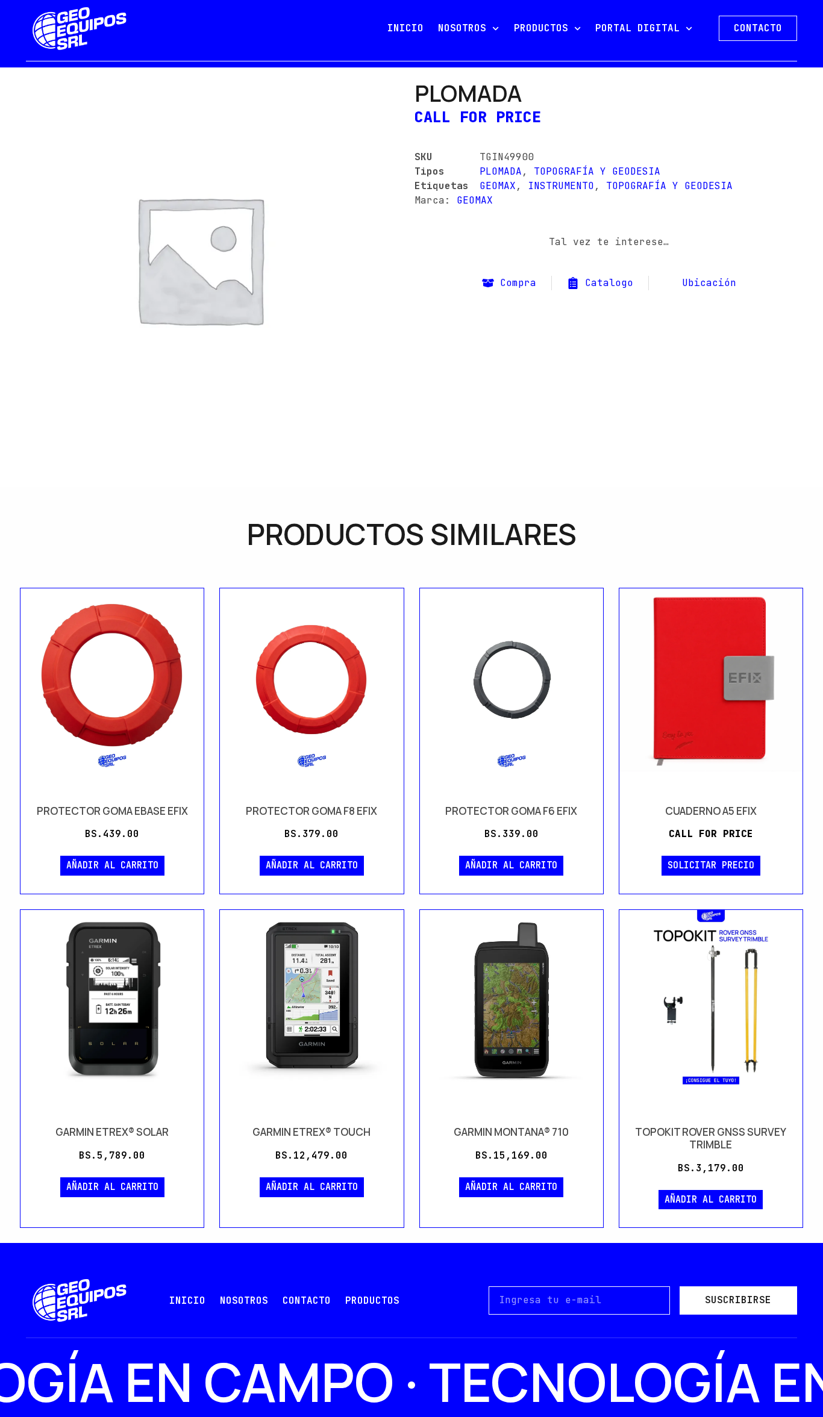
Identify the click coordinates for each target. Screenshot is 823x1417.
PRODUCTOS (541, 28)
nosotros (244, 1300)
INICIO (405, 28)
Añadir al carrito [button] (112, 865)
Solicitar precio (711, 865)
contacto (307, 1300)
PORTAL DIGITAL (637, 28)
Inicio (187, 1300)
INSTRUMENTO (561, 185)
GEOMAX (498, 185)
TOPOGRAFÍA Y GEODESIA (597, 171)
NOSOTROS (462, 28)
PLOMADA (501, 171)
